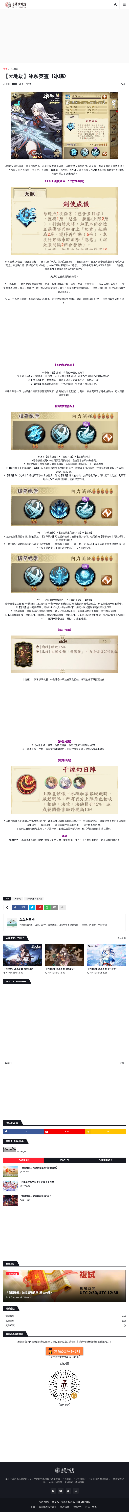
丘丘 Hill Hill (27, 919)
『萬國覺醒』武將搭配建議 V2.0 (35, 1196)
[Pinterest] (39, 907)
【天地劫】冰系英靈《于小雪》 (102, 968)
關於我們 (64, 1506)
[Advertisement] (64, 36)
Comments (105, 1160)
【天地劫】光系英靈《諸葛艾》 (60, 968)
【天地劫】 (15, 69)
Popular (24, 1160)
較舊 (122, 1063)
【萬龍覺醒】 (64, 1320)
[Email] (54, 907)
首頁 (5, 69)
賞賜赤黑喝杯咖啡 (47, 1506)
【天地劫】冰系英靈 (34, 898)
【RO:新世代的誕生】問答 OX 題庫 (37, 1182)
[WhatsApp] (47, 907)
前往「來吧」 (91, 1506)
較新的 (8, 1063)
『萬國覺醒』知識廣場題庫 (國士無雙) (38, 1167)
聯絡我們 (77, 1506)
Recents (64, 1160)
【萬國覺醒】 (64, 1316)
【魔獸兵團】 (64, 1325)
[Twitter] (32, 907)
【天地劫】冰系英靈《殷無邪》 (18, 968)
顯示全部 (122, 938)
